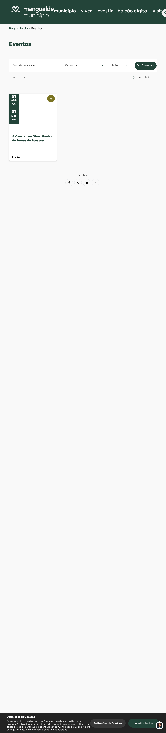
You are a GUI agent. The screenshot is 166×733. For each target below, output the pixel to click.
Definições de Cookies (108, 723)
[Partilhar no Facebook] (69, 182)
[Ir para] (32, 12)
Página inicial (19, 28)
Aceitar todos (144, 723)
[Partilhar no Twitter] (78, 182)
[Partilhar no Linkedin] (86, 182)
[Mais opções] (95, 182)
